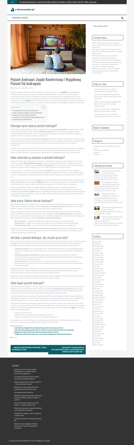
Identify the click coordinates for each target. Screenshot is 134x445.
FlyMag (38, 441)
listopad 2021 (98, 295)
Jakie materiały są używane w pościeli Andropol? (27, 113)
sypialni (64, 92)
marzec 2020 (98, 340)
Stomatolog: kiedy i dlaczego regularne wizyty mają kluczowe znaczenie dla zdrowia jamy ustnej (107, 45)
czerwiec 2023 (99, 275)
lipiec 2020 (97, 331)
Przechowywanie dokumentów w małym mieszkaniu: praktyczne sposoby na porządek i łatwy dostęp (107, 51)
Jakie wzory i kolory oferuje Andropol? (24, 115)
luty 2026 (97, 250)
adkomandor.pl (29, 88)
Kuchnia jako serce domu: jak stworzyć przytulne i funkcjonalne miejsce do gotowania (107, 173)
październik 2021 (99, 298)
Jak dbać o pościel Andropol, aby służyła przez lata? (29, 117)
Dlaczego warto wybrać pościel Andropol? (26, 110)
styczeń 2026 (98, 253)
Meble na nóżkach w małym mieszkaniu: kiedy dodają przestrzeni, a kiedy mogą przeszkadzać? (106, 71)
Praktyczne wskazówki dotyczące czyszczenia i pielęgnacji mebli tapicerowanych (43, 334)
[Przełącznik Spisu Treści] (42, 107)
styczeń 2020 (98, 345)
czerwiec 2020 (99, 333)
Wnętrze (14, 337)
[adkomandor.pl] (23, 9)
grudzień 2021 (99, 293)
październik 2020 (99, 324)
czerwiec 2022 (99, 280)
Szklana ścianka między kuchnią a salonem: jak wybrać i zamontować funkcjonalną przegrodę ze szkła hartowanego (107, 64)
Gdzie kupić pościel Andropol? (22, 119)
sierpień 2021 (98, 302)
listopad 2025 (98, 257)
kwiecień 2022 (99, 284)
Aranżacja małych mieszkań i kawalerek (107, 146)
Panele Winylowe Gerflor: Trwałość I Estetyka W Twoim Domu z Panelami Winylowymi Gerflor (107, 184)
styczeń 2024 (98, 268)
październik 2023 (99, 273)
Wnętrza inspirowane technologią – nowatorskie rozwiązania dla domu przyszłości (106, 196)
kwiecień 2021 (99, 311)
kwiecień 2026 (99, 246)
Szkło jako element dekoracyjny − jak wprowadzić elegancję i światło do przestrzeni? (108, 219)
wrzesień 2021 (99, 300)
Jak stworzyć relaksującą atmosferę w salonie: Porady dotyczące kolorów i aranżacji (44, 330)
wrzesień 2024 (99, 262)
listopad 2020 (98, 322)
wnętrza (27, 100)
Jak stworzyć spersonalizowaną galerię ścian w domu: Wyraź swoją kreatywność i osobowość (108, 97)
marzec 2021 (98, 313)
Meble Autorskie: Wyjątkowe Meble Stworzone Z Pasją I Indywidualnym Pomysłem (26, 426)
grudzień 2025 (99, 255)
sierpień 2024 (98, 264)
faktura (40, 182)
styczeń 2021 (98, 318)
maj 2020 (97, 336)
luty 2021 (97, 316)
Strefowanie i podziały (101, 150)
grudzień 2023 (99, 271)
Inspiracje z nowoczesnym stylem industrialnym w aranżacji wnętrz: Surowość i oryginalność (25, 371)
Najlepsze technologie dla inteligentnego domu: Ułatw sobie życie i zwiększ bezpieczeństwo (67, 350)
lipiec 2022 (97, 277)
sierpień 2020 (98, 329)
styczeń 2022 (98, 291)
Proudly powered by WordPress (19, 441)
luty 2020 (97, 342)
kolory (28, 200)
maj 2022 (97, 282)
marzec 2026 (98, 248)
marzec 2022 (98, 286)
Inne (95, 148)
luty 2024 (97, 266)
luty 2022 (97, 289)
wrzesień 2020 (99, 327)
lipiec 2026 (97, 242)
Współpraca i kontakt (20, 18)
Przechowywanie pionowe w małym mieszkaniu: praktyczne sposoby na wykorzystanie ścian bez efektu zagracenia (106, 58)
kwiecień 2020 (99, 338)
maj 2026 (97, 244)
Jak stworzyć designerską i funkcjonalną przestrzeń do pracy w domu (39, 328)
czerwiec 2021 (99, 307)
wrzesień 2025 (99, 259)
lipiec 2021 (97, 304)
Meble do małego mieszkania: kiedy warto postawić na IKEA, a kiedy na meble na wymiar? (28, 398)
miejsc (73, 307)
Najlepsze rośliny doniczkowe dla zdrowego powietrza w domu (36, 332)
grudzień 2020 (99, 320)
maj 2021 (97, 309)
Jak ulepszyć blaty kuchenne (23, 392)
